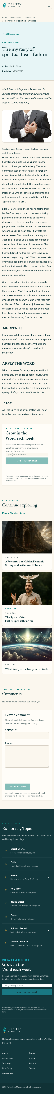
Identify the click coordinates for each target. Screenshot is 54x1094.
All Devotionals (12, 34)
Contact (33, 1058)
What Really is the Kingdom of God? (26, 669)
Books (32, 1053)
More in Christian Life (13, 513)
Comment (9, 743)
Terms (32, 1068)
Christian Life (29, 17)
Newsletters (7, 1073)
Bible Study (7, 1068)
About (5, 1053)
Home (4, 17)
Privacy (32, 1063)
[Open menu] (49, 6)
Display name (11, 730)
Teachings (6, 1063)
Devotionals (16, 17)
